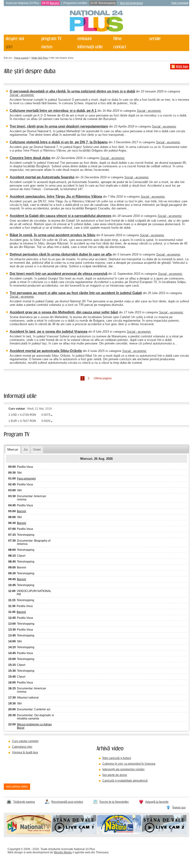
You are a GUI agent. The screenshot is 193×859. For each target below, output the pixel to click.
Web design (15, 852)
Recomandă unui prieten (67, 801)
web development (37, 852)
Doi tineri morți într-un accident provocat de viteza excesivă (58, 274)
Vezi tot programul (131, 3)
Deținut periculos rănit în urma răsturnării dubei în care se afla (61, 254)
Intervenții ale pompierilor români (123, 769)
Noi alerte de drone (114, 775)
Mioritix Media (63, 852)
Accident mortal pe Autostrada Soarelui (42, 177)
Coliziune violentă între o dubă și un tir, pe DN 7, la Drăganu (59, 142)
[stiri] (21, 47)
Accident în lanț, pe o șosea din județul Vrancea (48, 331)
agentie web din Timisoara (92, 852)
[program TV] (57, 39)
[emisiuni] (93, 39)
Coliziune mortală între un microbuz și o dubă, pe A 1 (53, 110)
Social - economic (22, 95)
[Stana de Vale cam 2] (164, 833)
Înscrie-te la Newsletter (114, 801)
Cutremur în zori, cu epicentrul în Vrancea (128, 763)
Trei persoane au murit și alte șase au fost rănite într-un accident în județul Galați (76, 293)
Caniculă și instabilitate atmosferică (125, 780)
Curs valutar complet (25, 741)
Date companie (180, 2)
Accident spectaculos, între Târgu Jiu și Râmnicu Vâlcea (56, 196)
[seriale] (165, 39)
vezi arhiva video (17, 786)
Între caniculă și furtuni (116, 758)
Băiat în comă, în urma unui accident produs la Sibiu (52, 235)
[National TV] (29, 833)
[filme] (129, 39)
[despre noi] (21, 39)
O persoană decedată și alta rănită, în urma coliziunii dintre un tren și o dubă (72, 91)
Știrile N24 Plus (39, 57)
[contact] (129, 47)
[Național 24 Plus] (96, 21)
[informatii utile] (93, 47)
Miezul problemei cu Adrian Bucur (34, 726)
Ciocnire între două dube (30, 158)
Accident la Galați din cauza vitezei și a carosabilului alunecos (60, 216)
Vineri (37, 449)
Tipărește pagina (24, 801)
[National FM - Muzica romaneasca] (119, 833)
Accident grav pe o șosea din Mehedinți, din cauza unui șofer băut (64, 312)
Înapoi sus (179, 807)
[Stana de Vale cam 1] (74, 833)
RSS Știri (182, 66)
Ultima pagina (103, 378)
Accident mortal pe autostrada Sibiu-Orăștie (46, 351)
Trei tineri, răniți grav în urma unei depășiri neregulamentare (59, 126)
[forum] (57, 47)
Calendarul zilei (22, 746)
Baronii (54, 3)
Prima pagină (21, 57)
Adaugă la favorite (157, 801)
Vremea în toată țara (25, 752)
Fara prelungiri (26, 478)
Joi (26, 449)
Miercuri (12, 449)
